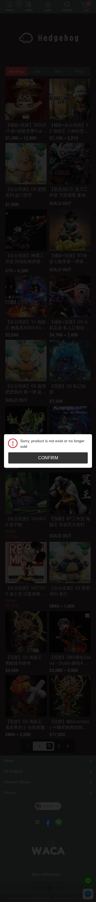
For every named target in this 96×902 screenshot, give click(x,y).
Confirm (48, 458)
